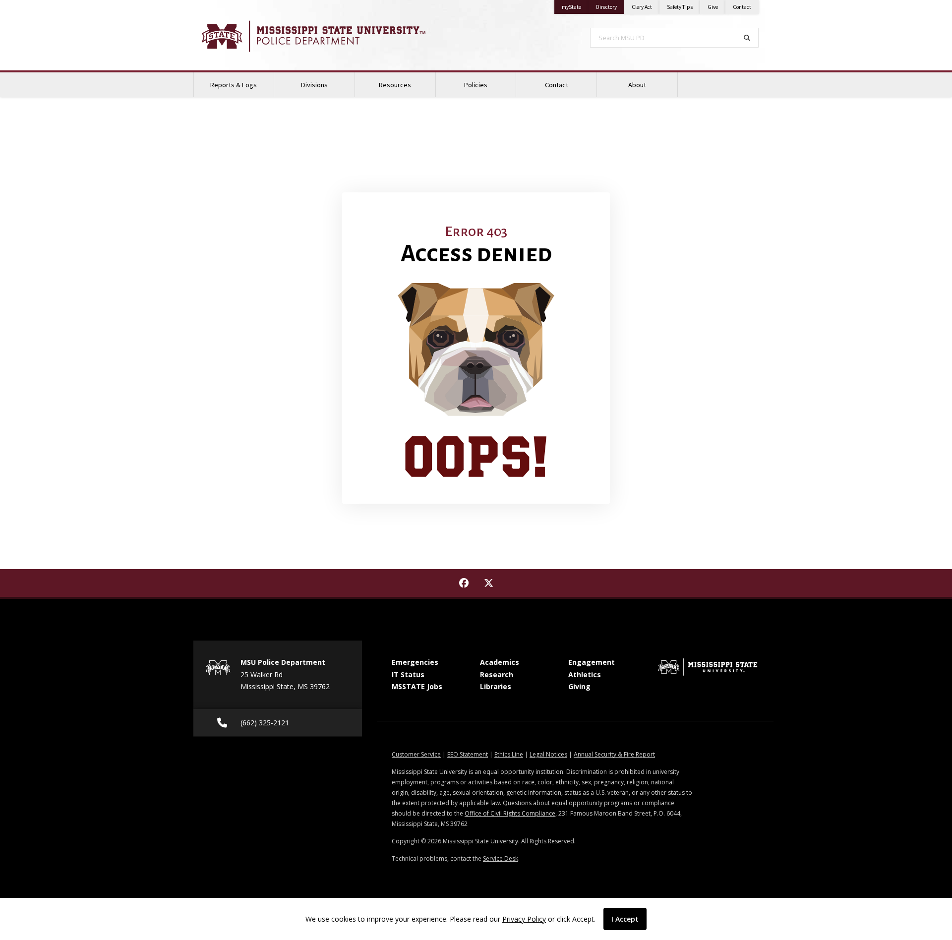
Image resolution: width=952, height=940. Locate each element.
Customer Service (416, 754)
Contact (742, 6)
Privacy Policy (524, 919)
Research (496, 674)
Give (713, 6)
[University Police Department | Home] (327, 36)
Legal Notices (548, 754)
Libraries (495, 686)
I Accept (625, 919)
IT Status (408, 674)
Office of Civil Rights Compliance (510, 813)
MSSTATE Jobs (417, 686)
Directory (610, 6)
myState (575, 6)
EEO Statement (467, 754)
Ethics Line (508, 754)
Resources (395, 84)
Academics (499, 662)
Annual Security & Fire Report (614, 754)
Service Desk (500, 858)
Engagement (591, 662)
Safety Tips (680, 6)
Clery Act (642, 6)
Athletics (584, 674)
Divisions (314, 84)
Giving (579, 686)
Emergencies (415, 662)
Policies (475, 84)
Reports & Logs (233, 84)
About (637, 84)
